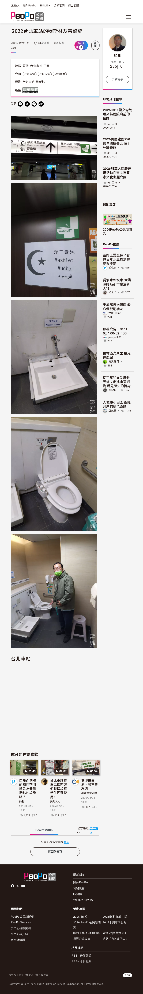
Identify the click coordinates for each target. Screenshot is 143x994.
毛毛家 (112, 267)
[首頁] (27, 17)
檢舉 (95, 44)
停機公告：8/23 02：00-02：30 (115, 330)
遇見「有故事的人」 (115, 939)
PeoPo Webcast (21, 922)
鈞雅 (22, 801)
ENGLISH (45, 5)
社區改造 (44, 74)
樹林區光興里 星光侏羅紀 (117, 355)
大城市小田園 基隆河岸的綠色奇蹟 (117, 404)
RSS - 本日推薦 (81, 961)
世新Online (114, 313)
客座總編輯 (18, 940)
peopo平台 (114, 337)
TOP (127, 975)
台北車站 (28, 82)
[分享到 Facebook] (20, 104)
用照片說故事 (81, 939)
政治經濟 (59, 74)
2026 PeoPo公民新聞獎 (87, 924)
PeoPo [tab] (44, 830)
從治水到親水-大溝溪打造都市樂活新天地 (117, 283)
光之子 (112, 292)
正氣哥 (112, 410)
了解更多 (117, 79)
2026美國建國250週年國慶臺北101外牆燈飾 (116, 143)
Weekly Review (83, 900)
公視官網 (59, 5)
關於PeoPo (80, 882)
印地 (118, 55)
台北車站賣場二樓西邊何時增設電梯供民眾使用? (58, 788)
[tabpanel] (55, 842)
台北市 (34, 66)
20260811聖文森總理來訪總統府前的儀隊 (117, 114)
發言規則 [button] (94, 831)
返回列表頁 (55, 851)
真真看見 (113, 361)
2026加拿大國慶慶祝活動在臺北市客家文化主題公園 (117, 173)
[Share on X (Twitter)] (27, 104)
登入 (17, 5)
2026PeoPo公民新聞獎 (117, 231)
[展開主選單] (128, 16)
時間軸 (77, 894)
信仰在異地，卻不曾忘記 (89, 784)
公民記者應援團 (21, 928)
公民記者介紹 (19, 934)
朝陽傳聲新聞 (89, 793)
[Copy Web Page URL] (41, 104)
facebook (13, 886)
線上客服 (73, 5)
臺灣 (26, 66)
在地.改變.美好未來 (115, 933)
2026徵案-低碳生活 (115, 917)
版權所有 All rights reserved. (31, 90)
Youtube (23, 886)
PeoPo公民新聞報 (22, 917)
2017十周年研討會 (114, 922)
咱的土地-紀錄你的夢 (86, 933)
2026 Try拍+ (81, 917)
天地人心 (55, 801)
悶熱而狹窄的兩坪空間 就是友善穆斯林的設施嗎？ (27, 788)
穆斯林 (40, 82)
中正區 (44, 66)
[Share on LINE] (34, 104)
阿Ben (112, 390)
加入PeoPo (29, 5)
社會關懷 (29, 74)
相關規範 (79, 888)
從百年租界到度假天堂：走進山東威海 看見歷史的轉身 (117, 381)
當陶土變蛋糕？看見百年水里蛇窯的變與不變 (116, 259)
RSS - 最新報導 (81, 955)
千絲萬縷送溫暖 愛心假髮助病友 (117, 306)
